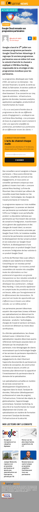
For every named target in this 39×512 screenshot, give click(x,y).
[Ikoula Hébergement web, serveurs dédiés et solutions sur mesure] (6, 497)
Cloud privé (4, 498)
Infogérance (11, 498)
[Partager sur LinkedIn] (30, 38)
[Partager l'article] (34, 38)
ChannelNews (17, 3)
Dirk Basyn (15, 40)
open (3, 3)
